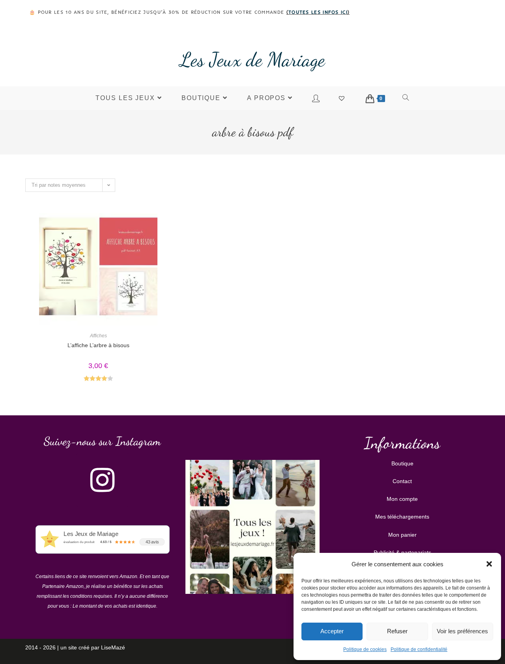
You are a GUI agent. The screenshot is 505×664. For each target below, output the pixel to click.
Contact (402, 481)
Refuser (397, 631)
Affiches (98, 336)
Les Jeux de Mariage (252, 59)
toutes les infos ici (318, 12)
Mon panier (402, 535)
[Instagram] (102, 480)
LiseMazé (113, 647)
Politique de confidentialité (419, 649)
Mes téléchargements (402, 516)
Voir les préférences (462, 631)
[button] (489, 564)
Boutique (402, 463)
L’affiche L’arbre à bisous (98, 345)
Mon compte (402, 499)
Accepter (332, 631)
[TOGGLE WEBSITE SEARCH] (406, 98)
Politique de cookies (365, 649)
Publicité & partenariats (402, 552)
